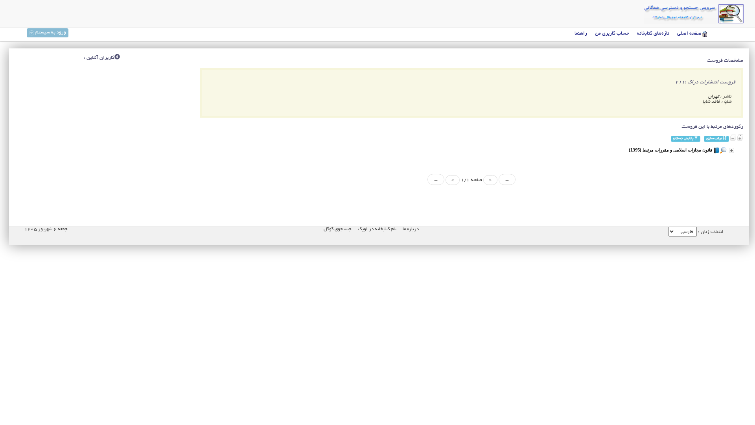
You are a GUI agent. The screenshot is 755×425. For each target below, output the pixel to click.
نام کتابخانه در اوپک (377, 229)
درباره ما (411, 229)
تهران (713, 96)
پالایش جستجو (683, 138)
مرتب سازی (714, 138)
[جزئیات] (731, 150)
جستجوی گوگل (338, 229)
